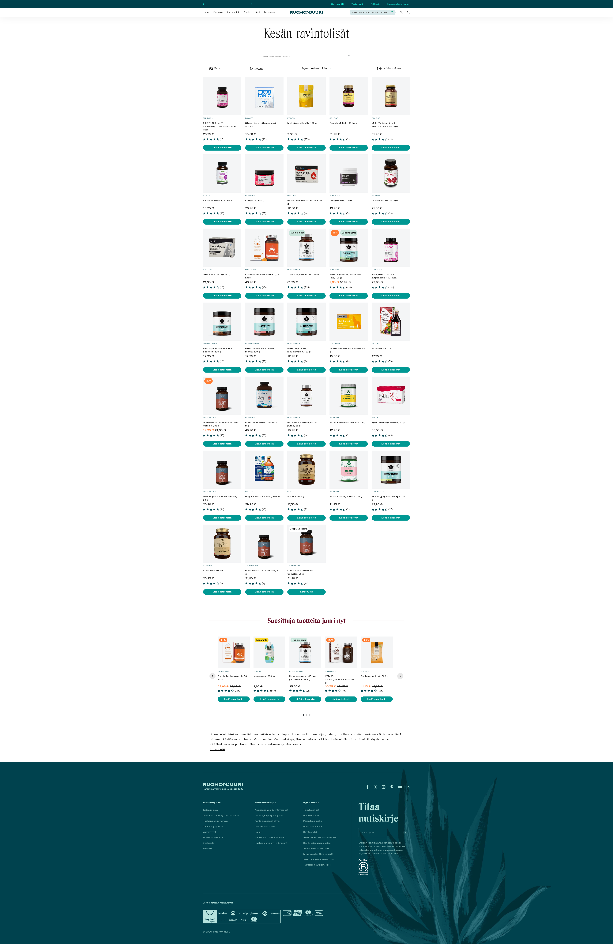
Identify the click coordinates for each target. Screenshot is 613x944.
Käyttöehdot (310, 832)
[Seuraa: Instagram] (384, 787)
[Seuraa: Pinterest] (392, 787)
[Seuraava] (252, 4)
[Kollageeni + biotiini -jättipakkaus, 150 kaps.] (391, 248)
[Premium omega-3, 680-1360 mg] (264, 396)
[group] (233, 669)
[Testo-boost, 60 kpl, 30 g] (222, 248)
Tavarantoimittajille (213, 837)
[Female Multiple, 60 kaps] (348, 96)
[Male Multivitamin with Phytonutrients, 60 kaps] (391, 96)
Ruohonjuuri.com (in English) (271, 843)
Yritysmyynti (209, 832)
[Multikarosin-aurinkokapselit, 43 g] (348, 322)
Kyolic (375, 418)
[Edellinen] (203, 4)
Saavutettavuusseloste (316, 848)
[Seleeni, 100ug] (306, 470)
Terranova (209, 418)
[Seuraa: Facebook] (367, 787)
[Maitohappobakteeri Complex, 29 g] (222, 470)
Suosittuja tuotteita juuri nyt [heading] (306, 621)
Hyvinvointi (233, 12)
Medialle (207, 848)
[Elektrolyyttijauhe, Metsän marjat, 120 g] (264, 322)
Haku (258, 832)
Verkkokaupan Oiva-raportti (318, 859)
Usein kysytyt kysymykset (269, 815)
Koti (257, 12)
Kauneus (218, 12)
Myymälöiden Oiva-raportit (318, 854)
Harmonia (251, 270)
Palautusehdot (311, 815)
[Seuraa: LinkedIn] (408, 787)
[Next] (400, 676)
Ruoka (247, 12)
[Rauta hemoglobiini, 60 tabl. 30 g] (306, 173)
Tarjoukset (270, 12)
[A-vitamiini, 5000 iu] (222, 544)
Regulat (250, 492)
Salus (375, 344)
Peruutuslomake (312, 821)
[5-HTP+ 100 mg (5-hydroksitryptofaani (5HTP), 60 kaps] (222, 96)
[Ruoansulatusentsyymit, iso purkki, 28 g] (306, 396)
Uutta (206, 12)
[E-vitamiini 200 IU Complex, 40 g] (264, 544)
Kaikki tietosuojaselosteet (317, 843)
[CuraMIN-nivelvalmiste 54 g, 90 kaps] (264, 248)
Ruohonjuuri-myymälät (215, 821)
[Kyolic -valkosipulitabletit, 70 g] (391, 396)
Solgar (333, 118)
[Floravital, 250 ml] (391, 322)
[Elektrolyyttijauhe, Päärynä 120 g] (391, 470)
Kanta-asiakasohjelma (397, 4)
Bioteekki (334, 418)
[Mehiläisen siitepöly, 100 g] (306, 96)
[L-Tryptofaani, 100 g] (348, 173)
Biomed (249, 118)
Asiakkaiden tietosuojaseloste (319, 837)
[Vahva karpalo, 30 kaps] (391, 173)
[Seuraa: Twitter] (375, 787)
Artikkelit (375, 4)
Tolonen (334, 344)
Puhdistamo (294, 270)
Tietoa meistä (210, 810)
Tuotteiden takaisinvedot (316, 864)
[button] (390, 68)
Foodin (291, 118)
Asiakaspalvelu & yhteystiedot (271, 810)
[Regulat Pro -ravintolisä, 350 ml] (264, 470)
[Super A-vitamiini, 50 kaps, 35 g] (348, 396)
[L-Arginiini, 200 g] (264, 173)
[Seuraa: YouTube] (400, 787)
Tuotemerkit (357, 4)
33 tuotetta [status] (256, 68)
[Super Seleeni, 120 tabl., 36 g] (348, 470)
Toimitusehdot (311, 810)
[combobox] (370, 12)
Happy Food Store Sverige (269, 837)
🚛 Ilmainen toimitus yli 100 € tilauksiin (227, 4)
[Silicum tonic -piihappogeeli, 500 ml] (264, 96)
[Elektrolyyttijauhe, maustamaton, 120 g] (306, 322)
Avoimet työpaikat (213, 826)
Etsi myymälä (337, 4)
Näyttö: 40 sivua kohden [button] (314, 68)
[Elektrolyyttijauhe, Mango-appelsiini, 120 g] (222, 322)
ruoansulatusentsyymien (276, 744)
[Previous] (212, 676)
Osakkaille (208, 843)
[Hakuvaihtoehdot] (350, 56)
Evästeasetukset (312, 826)
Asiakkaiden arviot (265, 826)
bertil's (291, 196)
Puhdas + (208, 118)
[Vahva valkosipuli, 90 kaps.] (222, 173)
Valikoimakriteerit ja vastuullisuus (221, 815)
